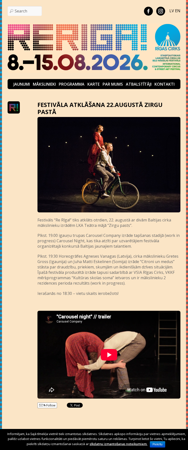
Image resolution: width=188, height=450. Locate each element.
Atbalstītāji (139, 84)
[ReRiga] (94, 71)
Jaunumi (21, 84)
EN (177, 10)
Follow (50, 405)
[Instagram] (161, 10)
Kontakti (164, 84)
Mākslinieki (44, 84)
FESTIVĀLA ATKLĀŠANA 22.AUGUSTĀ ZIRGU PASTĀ (100, 108)
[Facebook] (148, 10)
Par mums (113, 84)
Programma (71, 84)
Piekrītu (158, 444)
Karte (93, 84)
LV (171, 10)
